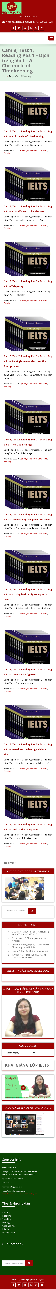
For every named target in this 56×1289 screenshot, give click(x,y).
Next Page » (10, 862)
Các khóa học (8, 1225)
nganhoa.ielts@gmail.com (20, 21)
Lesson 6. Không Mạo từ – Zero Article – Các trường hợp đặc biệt (31, 946)
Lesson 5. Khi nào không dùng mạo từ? (30, 951)
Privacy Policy (8, 1232)
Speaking (6, 1219)
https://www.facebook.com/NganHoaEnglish (19, 1194)
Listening (6, 1215)
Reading (7, 153)
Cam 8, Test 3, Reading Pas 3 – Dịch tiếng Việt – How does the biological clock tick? (28, 749)
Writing (6, 1222)
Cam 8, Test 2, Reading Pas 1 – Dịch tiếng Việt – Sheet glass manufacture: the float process (28, 361)
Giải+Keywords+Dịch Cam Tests (33, 150)
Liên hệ (6, 1229)
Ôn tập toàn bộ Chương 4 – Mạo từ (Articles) (28, 939)
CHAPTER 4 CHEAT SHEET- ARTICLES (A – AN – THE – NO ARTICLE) (30, 933)
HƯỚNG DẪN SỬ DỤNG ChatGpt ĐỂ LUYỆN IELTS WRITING (28, 956)
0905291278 (46, 21)
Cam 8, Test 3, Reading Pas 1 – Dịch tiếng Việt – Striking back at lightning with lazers (28, 594)
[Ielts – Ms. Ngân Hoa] (28, 8)
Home (5, 76)
